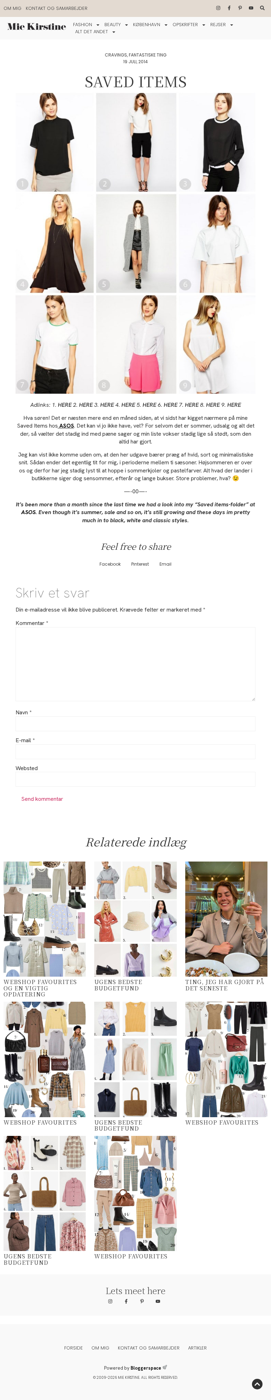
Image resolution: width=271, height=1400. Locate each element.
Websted (27, 768)
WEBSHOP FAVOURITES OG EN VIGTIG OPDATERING (40, 988)
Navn (23, 712)
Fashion (82, 24)
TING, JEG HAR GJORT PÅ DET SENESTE (224, 985)
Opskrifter (185, 24)
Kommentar (32, 623)
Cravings (116, 55)
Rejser (218, 24)
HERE (65, 405)
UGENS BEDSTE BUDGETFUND (118, 985)
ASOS (28, 512)
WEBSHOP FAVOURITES (40, 1122)
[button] (110, 564)
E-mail (25, 740)
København (146, 24)
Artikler (197, 1348)
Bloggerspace (146, 1368)
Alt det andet (91, 31)
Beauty (112, 24)
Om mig (13, 8)
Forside (73, 1348)
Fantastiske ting (148, 55)
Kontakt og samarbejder (57, 8)
